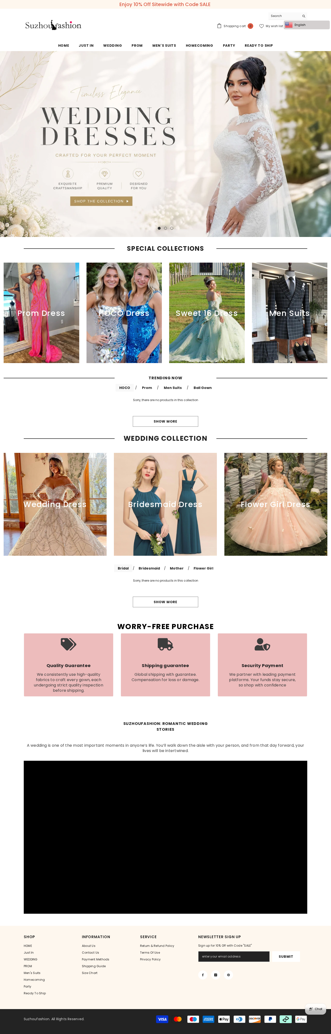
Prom (147, 387)
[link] (68, 665)
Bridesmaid (149, 568)
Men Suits (173, 387)
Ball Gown (203, 387)
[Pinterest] (228, 975)
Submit (286, 956)
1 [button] (159, 228)
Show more (165, 421)
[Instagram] (215, 975)
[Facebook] (202, 975)
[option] (165, 4)
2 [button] (165, 228)
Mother (177, 568)
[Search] (287, 16)
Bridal (123, 568)
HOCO (124, 387)
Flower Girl (203, 568)
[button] (4, 144)
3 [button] (171, 228)
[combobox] (284, 16)
